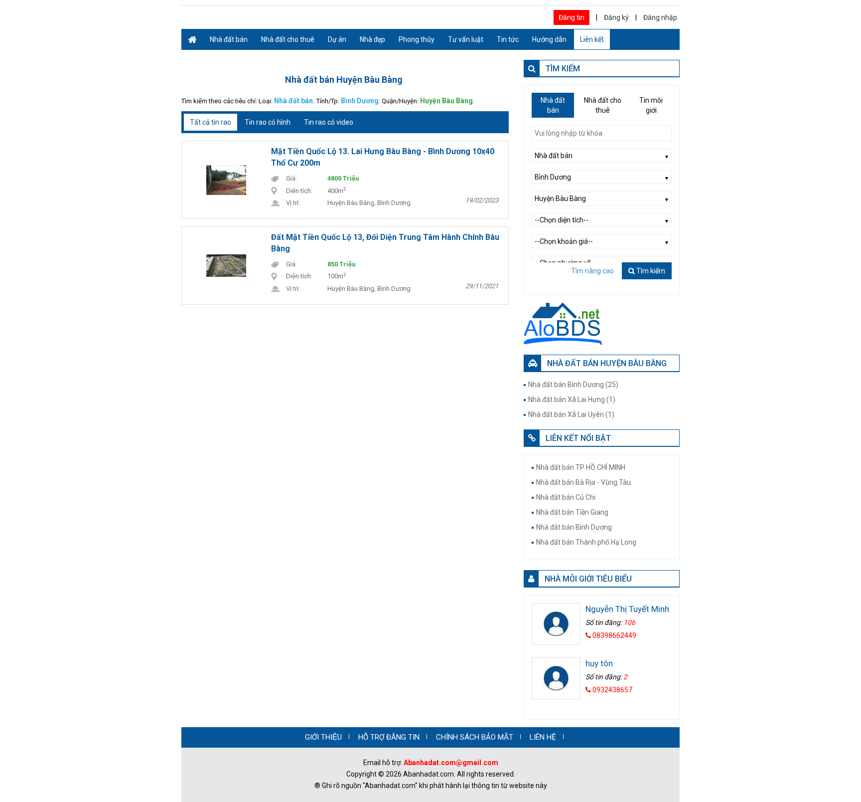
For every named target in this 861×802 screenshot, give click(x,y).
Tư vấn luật (465, 39)
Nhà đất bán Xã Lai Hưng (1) (571, 399)
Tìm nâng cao (592, 271)
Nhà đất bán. (294, 101)
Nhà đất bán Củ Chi (565, 497)
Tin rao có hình (267, 122)
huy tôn (599, 663)
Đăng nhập (660, 17)
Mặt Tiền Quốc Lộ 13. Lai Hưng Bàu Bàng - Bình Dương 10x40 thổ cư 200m (382, 157)
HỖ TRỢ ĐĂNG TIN (389, 737)
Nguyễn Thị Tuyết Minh (627, 609)
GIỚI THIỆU (323, 737)
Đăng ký (616, 17)
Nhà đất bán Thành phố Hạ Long (586, 542)
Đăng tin (571, 17)
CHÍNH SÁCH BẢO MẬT (474, 737)
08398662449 (613, 635)
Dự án (337, 39)
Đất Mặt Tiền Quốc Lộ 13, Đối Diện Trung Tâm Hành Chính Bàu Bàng (385, 242)
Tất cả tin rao (210, 122)
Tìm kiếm (650, 271)
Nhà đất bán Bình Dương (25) (573, 385)
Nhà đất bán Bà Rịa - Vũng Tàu (583, 482)
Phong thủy (416, 39)
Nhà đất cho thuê (287, 39)
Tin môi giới (651, 105)
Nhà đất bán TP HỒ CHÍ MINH (580, 467)
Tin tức (508, 39)
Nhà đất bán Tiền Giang (572, 512)
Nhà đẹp (372, 39)
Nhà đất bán (229, 39)
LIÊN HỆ (543, 737)
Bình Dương (360, 101)
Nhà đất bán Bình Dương (574, 527)
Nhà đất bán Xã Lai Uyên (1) (571, 414)
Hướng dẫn (549, 39)
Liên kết (592, 39)
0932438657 (611, 690)
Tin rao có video (328, 122)
